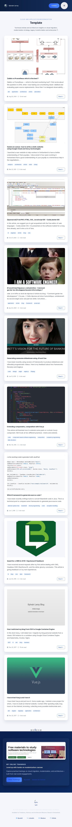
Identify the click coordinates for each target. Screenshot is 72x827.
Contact (54, 5)
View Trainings (14, 780)
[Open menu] (64, 5)
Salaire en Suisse (38, 780)
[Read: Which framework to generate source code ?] (36, 473)
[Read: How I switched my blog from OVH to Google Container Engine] (36, 607)
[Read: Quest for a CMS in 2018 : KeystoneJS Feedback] (36, 539)
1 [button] (35, 730)
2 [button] (36, 730)
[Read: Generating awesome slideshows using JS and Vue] (36, 336)
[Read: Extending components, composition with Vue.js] (36, 405)
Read (60, 96)
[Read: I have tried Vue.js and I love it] (36, 676)
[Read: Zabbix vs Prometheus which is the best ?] (36, 56)
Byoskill (27, 780)
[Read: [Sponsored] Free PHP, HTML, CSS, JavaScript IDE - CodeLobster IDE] (36, 198)
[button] (31, 730)
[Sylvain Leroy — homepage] (36, 803)
